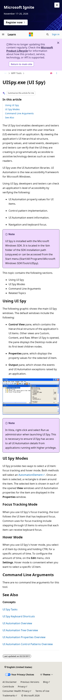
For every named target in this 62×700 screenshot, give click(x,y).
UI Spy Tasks (10, 609)
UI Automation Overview (17, 623)
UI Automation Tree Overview (20, 630)
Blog (45, 681)
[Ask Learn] (51, 73)
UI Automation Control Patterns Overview (28, 644)
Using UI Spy (12, 105)
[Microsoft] (31, 34)
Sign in (55, 34)
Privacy (21, 686)
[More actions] (56, 73)
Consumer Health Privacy (16, 690)
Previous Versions (30, 681)
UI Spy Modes (12, 109)
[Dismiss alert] (56, 5)
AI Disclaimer (10, 681)
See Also (9, 117)
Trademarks (9, 695)
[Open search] (47, 34)
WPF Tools (16, 73)
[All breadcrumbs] (5, 73)
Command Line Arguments (19, 113)
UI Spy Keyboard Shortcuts (19, 616)
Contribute (8, 686)
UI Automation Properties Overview (24, 637)
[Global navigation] (3, 34)
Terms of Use (42, 690)
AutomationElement (30, 475)
